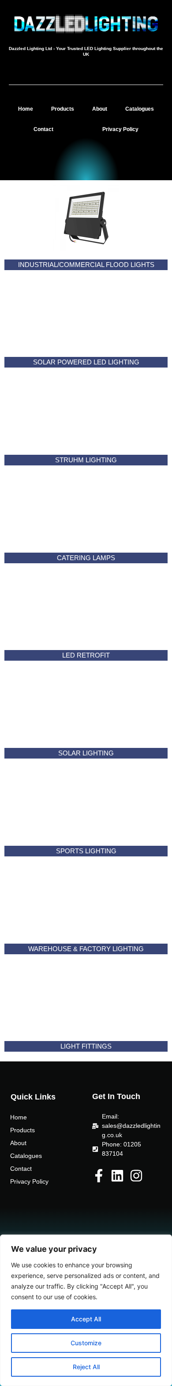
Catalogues (139, 109)
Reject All (86, 1367)
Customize (86, 1343)
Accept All (86, 1319)
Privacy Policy (120, 129)
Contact (43, 129)
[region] (86, 1310)
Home (25, 109)
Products (62, 109)
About (99, 109)
